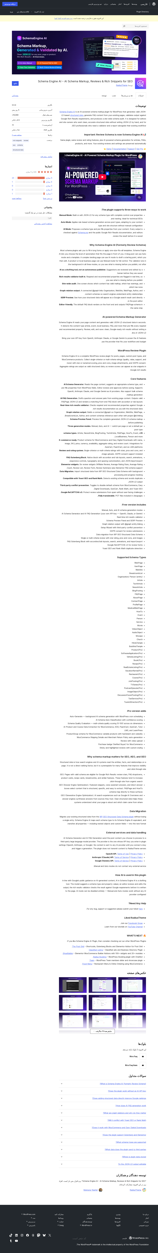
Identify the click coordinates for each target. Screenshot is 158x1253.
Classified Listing (96, 950)
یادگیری (89, 1214)
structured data (76, 115)
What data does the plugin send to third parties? (125, 1149)
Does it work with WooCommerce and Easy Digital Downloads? (119, 1128)
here (141, 909)
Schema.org (83, 232)
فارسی (124, 1238)
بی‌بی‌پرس (30, 1222)
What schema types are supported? (131, 1142)
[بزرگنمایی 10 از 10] (143, 1033)
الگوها (118, 1225)
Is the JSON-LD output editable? (132, 1164)
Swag (60, 1225)
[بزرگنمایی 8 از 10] (113, 1016)
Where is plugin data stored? (134, 1157)
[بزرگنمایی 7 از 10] (143, 1016)
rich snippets (17, 140)
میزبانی (146, 1222)
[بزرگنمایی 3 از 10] (83, 980)
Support (131, 149)
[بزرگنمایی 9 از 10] (83, 1016)
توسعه (104, 95)
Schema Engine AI (67, 112)
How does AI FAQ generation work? (130, 1106)
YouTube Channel (135, 927)
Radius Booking (99, 957)
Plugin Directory (142, 12)
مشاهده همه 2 (17, 135)
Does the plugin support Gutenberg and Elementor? (124, 1135)
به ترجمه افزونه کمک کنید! (63, 18)
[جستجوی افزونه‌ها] (124, 26)
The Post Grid (78, 946)
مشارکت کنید (59, 1214)
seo (14, 145)
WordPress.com (28, 1214)
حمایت (60, 1222)
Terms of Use (123, 854)
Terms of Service (121, 857)
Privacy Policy (136, 854)
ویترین (118, 1214)
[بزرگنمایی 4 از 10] (143, 998)
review (26, 140)
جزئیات (141, 95)
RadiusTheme (121, 85)
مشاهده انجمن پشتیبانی (43, 223)
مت (33, 1218)
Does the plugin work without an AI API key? (127, 1091)
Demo (109, 149)
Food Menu (87, 964)
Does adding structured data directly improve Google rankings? (119, 1098)
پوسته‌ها (117, 1218)
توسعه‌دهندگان (87, 1222)
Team (92, 960)
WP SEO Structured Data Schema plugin (117, 817)
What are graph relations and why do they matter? (124, 1113)
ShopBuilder (68, 953)
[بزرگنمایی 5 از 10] (113, 998)
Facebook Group (135, 923)
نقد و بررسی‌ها (127, 95)
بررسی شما (47, 198)
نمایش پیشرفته (46, 156)
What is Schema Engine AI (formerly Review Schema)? (123, 1084)
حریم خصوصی (144, 1225)
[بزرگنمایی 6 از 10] (83, 998)
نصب (114, 95)
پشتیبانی (15, 95)
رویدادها (61, 1218)
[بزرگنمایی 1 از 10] (143, 980)
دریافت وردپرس (10, 4)
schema (20, 145)
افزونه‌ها (117, 1222)
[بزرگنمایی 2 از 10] (113, 980)
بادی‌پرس (31, 1225)
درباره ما (146, 1214)
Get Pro (139, 149)
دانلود (15, 83)
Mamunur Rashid (91, 1190)
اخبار (147, 1218)
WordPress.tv (86, 1225)
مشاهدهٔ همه (17, 198)
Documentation (119, 149)
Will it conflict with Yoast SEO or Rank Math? (126, 1120)
